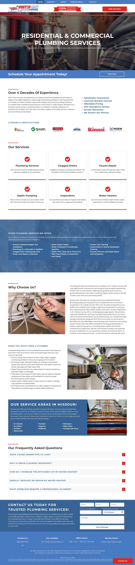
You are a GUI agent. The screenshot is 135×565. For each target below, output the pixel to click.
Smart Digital (71, 557)
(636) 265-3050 (18, 517)
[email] (22, 545)
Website (62, 557)
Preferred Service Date (110, 509)
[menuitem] (40, 2)
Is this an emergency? (87, 509)
